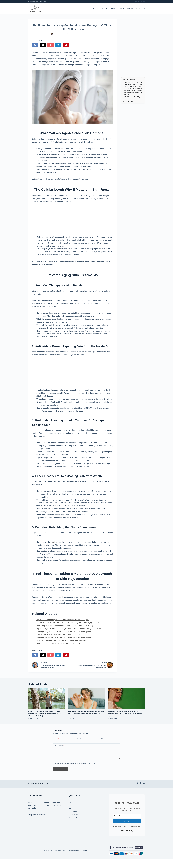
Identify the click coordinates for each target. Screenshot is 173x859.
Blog (101, 8)
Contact (130, 8)
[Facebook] (136, 1)
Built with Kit (127, 830)
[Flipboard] (66, 45)
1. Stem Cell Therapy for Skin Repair (135, 88)
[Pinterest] (141, 1)
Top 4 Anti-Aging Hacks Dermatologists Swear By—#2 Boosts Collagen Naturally (68, 629)
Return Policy (74, 817)
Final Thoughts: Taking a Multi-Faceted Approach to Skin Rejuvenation (134, 99)
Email (79, 739)
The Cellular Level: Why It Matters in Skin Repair (134, 84)
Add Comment (59, 745)
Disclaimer (84, 850)
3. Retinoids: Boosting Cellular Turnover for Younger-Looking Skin (135, 92)
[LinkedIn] (58, 45)
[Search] (144, 8)
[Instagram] (138, 1)
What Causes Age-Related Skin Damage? (134, 82)
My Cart (72, 808)
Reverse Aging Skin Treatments (133, 86)
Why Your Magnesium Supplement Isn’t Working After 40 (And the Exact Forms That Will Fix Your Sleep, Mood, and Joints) (86, 714)
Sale (107, 8)
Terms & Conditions (73, 850)
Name (56, 739)
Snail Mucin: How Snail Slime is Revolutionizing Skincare (58, 634)
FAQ (70, 802)
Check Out (73, 811)
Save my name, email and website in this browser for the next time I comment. (75, 763)
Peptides (53, 542)
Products (95, 8)
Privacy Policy (62, 850)
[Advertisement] (72, 219)
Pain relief (114, 8)
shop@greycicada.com (37, 815)
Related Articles (129, 101)
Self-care (85, 34)
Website (102, 739)
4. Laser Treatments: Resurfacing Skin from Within (135, 95)
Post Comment (60, 769)
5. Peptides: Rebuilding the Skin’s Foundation (135, 97)
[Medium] (144, 1)
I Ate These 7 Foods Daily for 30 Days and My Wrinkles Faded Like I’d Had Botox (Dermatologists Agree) (125, 714)
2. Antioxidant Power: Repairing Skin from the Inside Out (135, 90)
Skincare (122, 8)
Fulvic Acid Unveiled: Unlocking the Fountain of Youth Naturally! (61, 640)
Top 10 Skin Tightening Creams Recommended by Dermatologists (62, 620)
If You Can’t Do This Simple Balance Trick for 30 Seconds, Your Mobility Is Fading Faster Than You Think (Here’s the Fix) (45, 714)
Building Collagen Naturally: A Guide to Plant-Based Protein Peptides (63, 632)
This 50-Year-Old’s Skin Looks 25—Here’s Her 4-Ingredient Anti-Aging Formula (67, 623)
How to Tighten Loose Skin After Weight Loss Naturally (58, 643)
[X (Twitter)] (43, 45)
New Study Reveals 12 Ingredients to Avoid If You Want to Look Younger (65, 626)
